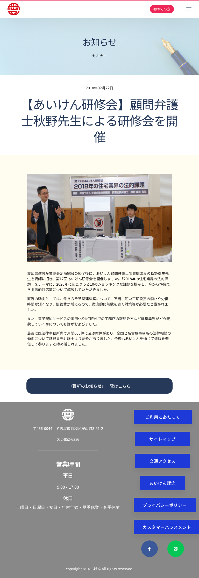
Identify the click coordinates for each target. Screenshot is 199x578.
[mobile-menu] (186, 9)
